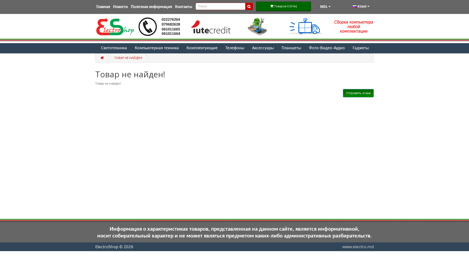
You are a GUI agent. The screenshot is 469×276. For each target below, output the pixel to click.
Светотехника (114, 48)
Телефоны (234, 48)
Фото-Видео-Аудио (327, 48)
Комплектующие (202, 48)
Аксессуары (263, 48)
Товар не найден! (128, 58)
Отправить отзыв (358, 93)
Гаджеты (361, 48)
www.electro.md (358, 246)
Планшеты (291, 48)
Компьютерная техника (157, 48)
